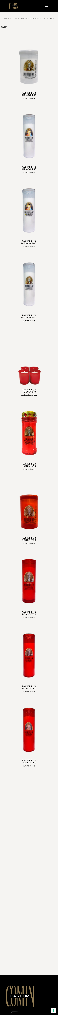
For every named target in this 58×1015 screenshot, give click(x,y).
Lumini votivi (39, 19)
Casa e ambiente (21, 19)
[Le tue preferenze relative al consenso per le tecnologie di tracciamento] (53, 1010)
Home (7, 19)
